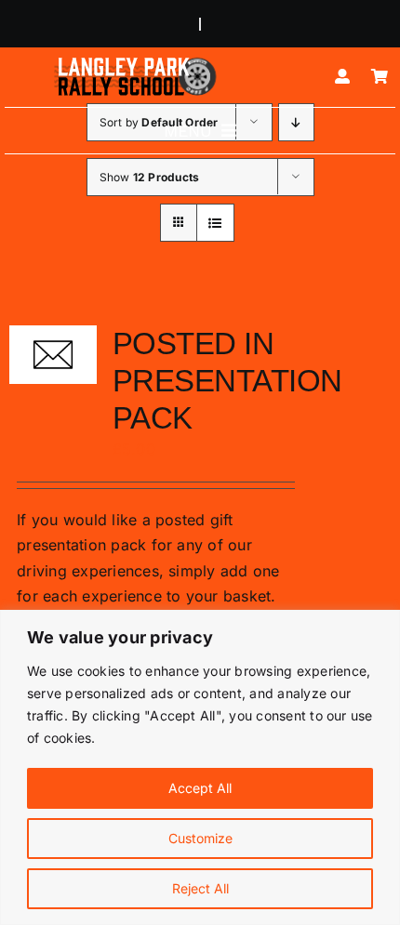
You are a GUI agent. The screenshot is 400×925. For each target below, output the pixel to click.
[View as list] (215, 223)
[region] (200, 767)
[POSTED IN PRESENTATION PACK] (53, 354)
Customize (200, 838)
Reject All (200, 888)
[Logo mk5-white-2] (135, 62)
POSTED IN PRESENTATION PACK (227, 380)
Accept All (200, 788)
